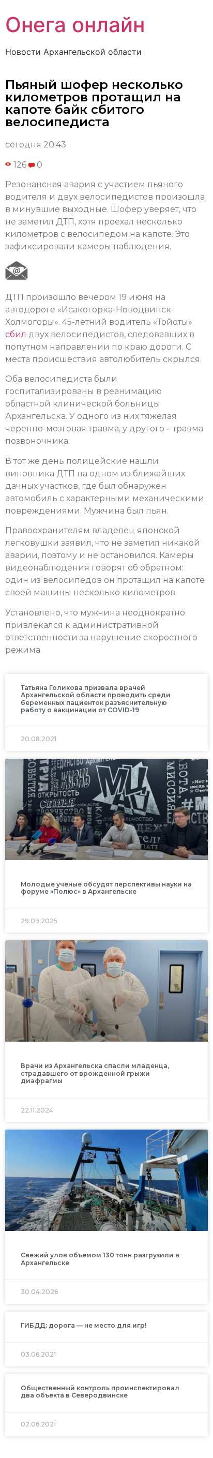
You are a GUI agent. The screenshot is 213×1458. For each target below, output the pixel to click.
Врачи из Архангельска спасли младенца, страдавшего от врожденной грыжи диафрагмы (95, 1073)
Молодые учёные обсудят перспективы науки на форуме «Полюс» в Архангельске (106, 887)
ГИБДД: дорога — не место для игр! (83, 1325)
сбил (15, 334)
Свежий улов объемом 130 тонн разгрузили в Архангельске (100, 1258)
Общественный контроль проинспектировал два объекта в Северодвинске (100, 1391)
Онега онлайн (75, 24)
